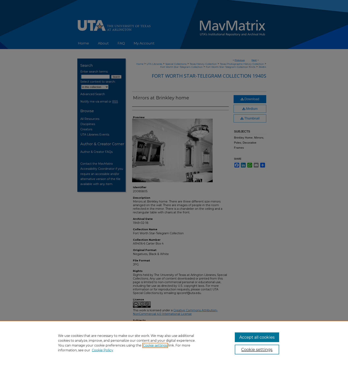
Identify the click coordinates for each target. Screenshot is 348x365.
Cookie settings (155, 345)
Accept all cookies (257, 337)
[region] (174, 343)
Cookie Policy (102, 350)
